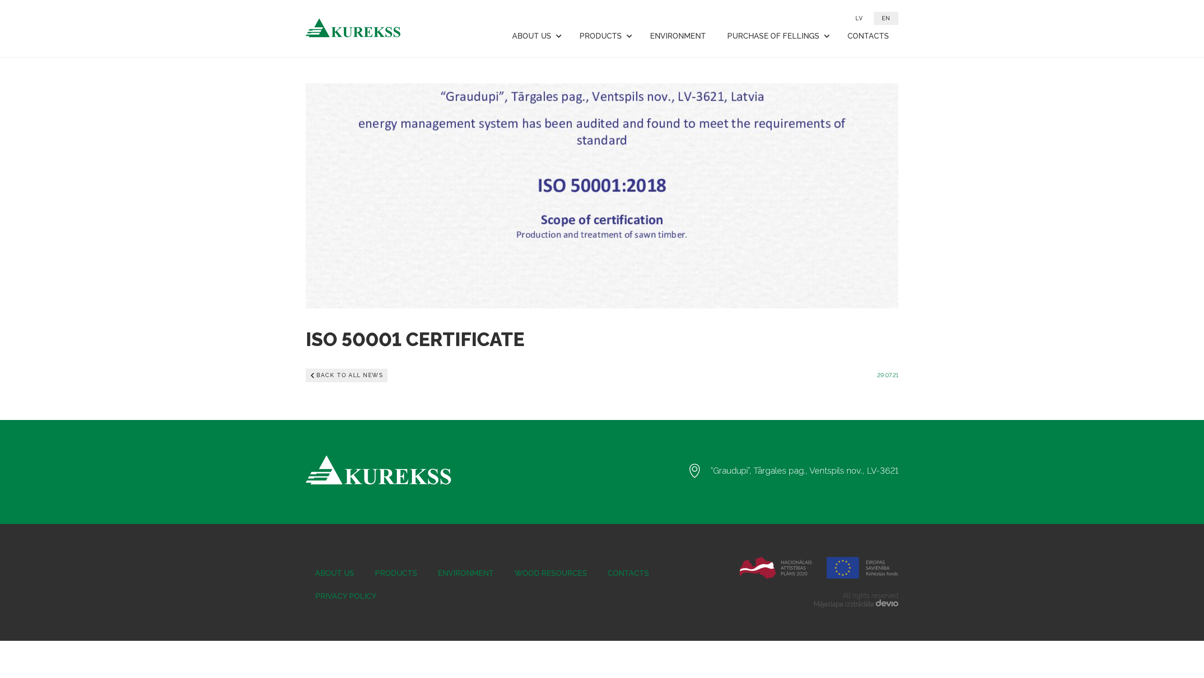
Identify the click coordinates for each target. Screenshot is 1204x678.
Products (600, 36)
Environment (678, 36)
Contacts (868, 36)
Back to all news (350, 375)
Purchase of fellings (773, 36)
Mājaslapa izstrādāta (845, 604)
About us (531, 36)
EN (886, 18)
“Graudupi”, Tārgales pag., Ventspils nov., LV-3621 (804, 471)
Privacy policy (346, 596)
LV (859, 18)
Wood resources (551, 573)
